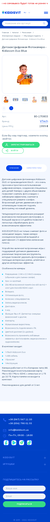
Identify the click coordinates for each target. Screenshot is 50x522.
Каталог (15, 32)
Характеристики (34, 168)
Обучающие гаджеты (32, 36)
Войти (14, 151)
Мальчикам (27, 32)
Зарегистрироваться (22, 145)
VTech (44, 121)
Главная (5, 32)
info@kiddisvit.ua (19, 430)
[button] (11, 108)
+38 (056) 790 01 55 (20, 423)
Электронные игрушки (11, 36)
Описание (14, 168)
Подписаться (24, 504)
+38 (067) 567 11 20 (20, 419)
